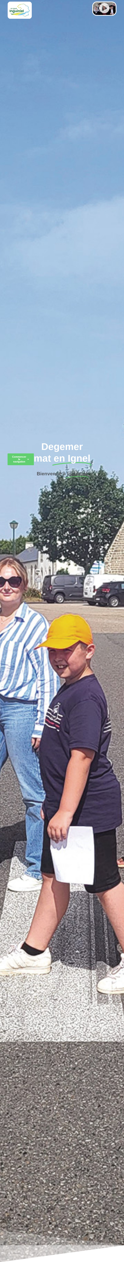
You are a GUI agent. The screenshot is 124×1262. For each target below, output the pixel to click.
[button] (104, 9)
